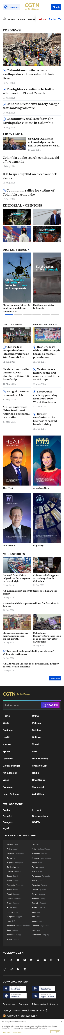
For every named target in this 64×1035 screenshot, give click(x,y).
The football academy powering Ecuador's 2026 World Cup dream (45, 396)
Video (6, 779)
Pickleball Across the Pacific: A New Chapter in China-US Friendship (16, 374)
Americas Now (41, 488)
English (7, 809)
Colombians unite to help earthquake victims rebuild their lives (28, 74)
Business (8, 729)
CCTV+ (36, 822)
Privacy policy (39, 1004)
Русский (36, 809)
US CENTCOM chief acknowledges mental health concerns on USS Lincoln (43, 142)
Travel (35, 744)
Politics (36, 722)
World (31, 19)
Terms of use (9, 1004)
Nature (7, 744)
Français (8, 822)
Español (7, 816)
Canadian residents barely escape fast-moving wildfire (31, 106)
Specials (8, 786)
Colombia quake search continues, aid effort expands (31, 159)
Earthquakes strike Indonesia (43, 306)
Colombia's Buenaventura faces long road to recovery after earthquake (47, 637)
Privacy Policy (6, 1032)
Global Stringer (11, 765)
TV (59, 19)
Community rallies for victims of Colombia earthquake (28, 192)
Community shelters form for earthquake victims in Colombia (28, 121)
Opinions (8, 758)
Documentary (40, 758)
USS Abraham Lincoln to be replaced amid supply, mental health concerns (31, 665)
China (21, 19)
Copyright (23, 1004)
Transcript (38, 786)
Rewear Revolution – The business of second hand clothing (45, 419)
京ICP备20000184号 (37, 1010)
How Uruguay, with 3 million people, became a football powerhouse (47, 352)
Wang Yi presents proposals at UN (16, 393)
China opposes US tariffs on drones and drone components (16, 308)
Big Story (38, 545)
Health (6, 737)
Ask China (38, 794)
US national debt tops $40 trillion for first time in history (31, 605)
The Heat (8, 488)
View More (55, 678)
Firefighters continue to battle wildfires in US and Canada (28, 91)
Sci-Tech (37, 729)
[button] (53, 64)
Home (11, 19)
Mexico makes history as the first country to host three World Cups (46, 374)
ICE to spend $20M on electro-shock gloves (30, 176)
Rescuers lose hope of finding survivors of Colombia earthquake (28, 652)
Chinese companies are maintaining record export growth (15, 636)
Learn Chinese (11, 794)
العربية (6, 828)
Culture (36, 737)
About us (54, 1004)
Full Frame (9, 545)
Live (43, 19)
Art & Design (10, 772)
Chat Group (39, 779)
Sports (7, 751)
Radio (52, 19)
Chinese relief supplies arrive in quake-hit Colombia (46, 578)
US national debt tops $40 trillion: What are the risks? (30, 592)
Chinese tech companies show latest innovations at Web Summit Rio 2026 (16, 352)
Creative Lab (39, 765)
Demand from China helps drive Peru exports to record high (16, 578)
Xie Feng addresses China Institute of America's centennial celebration (16, 411)
